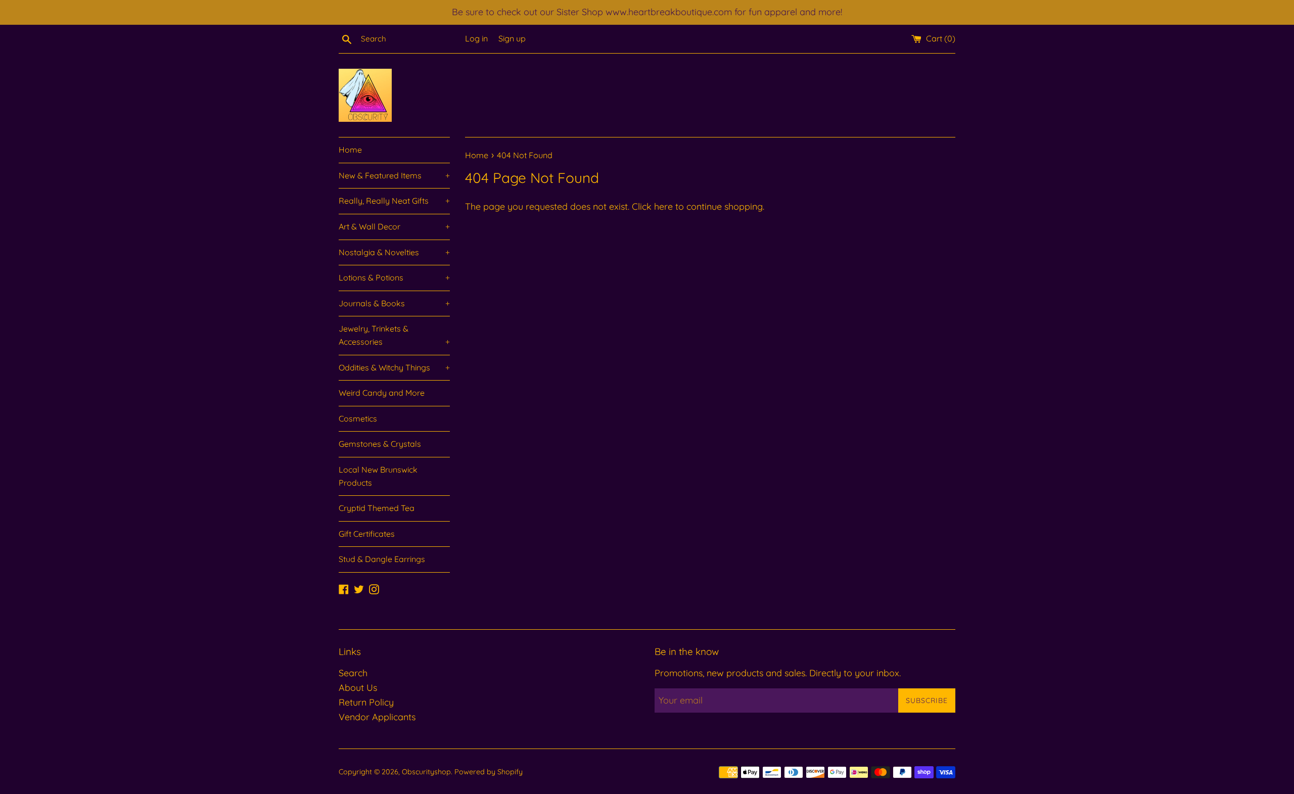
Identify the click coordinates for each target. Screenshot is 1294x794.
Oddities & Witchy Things (394, 367)
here (663, 206)
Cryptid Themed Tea (376, 508)
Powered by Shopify (488, 771)
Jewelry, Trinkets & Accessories (394, 335)
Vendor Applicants (377, 717)
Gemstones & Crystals (380, 444)
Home (350, 150)
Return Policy (366, 702)
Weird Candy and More (382, 393)
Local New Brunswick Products (378, 476)
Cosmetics (358, 418)
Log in (476, 38)
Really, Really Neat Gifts (394, 201)
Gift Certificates (367, 534)
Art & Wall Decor (394, 226)
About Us (358, 687)
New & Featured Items (394, 175)
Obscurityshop (426, 771)
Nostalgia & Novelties (394, 252)
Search (353, 673)
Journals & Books (394, 303)
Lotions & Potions (394, 277)
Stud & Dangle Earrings (382, 559)
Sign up (512, 38)
